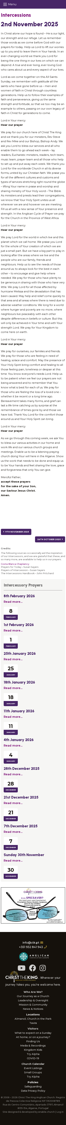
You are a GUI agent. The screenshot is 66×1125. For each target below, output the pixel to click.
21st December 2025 (21, 797)
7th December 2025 (20, 826)
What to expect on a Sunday (33, 1032)
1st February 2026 (19, 624)
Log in (60, 1112)
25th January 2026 (20, 653)
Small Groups (33, 1072)
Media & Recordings (33, 1045)
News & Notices (33, 1008)
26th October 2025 (49, 539)
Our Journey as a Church (33, 996)
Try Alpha (33, 1054)
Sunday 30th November (24, 855)
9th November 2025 (16, 532)
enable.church (46, 1112)
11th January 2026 (19, 711)
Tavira (33, 1023)
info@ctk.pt (31, 942)
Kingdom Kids (33, 1049)
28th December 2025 (21, 768)
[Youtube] (22, 968)
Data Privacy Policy (33, 1090)
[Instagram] (43, 968)
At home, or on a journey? (33, 1037)
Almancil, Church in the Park (33, 1018)
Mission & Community (33, 1004)
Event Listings (33, 1068)
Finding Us (33, 1041)
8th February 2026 (19, 596)
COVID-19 (33, 1058)
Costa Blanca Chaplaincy (15, 564)
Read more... (13, 601)
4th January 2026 (19, 740)
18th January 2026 (19, 682)
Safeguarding (33, 1086)
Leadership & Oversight (33, 1000)
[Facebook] (32, 968)
